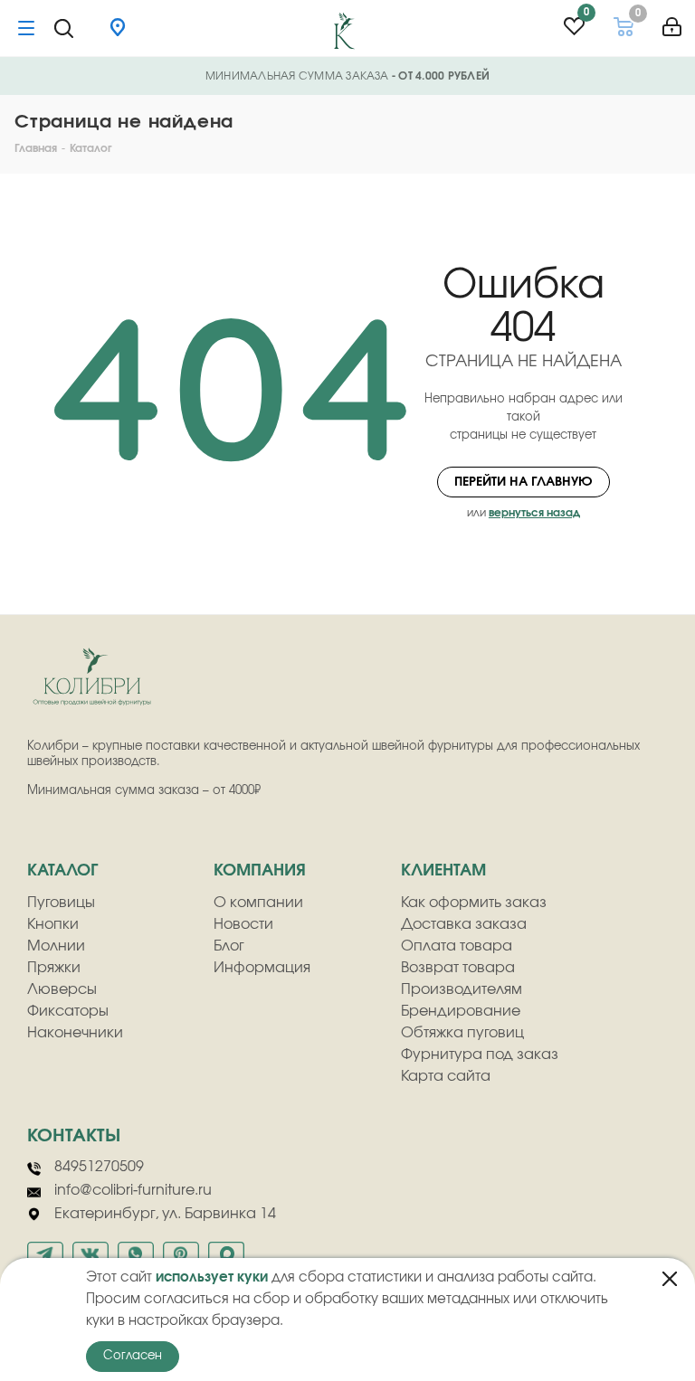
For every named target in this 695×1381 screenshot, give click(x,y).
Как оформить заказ (474, 902)
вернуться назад (534, 512)
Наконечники (75, 1033)
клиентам (443, 871)
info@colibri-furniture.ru (133, 1190)
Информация (262, 967)
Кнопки (53, 924)
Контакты (73, 1136)
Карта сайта (445, 1076)
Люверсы (62, 989)
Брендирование (460, 1011)
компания (260, 871)
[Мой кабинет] (671, 20)
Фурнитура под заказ (479, 1054)
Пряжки (54, 967)
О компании (258, 902)
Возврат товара (458, 967)
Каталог (62, 871)
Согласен (132, 1356)
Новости (243, 924)
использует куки (212, 1277)
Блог (229, 946)
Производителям (461, 989)
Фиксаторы (68, 1011)
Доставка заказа (464, 924)
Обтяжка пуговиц (462, 1033)
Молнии (56, 946)
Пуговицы (61, 902)
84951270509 (99, 1166)
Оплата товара (456, 946)
